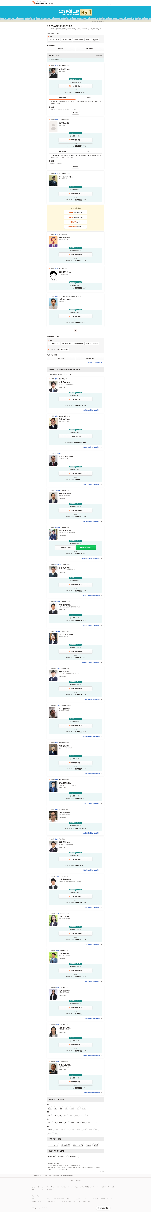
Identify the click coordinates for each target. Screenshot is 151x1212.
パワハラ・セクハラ (54, 40)
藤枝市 (56, 742)
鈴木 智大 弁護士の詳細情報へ (91, 625)
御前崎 (76, 1115)
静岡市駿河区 (58, 564)
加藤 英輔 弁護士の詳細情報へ (91, 833)
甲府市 (56, 779)
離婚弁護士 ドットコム (53, 1202)
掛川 (60, 1115)
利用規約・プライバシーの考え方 (69, 1187)
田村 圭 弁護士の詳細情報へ (92, 944)
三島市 (56, 416)
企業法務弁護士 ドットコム (39, 1202)
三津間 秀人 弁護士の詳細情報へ (91, 484)
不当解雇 (88, 40)
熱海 (57, 1129)
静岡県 (51, 3)
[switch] (55, 60)
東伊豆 (78, 1129)
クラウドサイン (47, 1199)
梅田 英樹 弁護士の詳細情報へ (91, 521)
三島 (54, 1122)
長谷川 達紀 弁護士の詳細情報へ (91, 558)
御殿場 (72, 1122)
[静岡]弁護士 (48, 1175)
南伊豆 (90, 1129)
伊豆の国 (50, 1129)
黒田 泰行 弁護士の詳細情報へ (91, 447)
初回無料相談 (64, 349)
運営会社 (34, 1190)
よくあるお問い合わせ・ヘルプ (40, 1187)
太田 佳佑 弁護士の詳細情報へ (91, 410)
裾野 (78, 1122)
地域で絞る (61, 48)
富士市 (49, 25)
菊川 (82, 1115)
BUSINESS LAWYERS (59, 1199)
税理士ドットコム (36, 1199)
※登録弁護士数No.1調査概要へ (97, 21)
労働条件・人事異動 (78, 40)
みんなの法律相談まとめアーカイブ (71, 1202)
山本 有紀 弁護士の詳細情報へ (91, 1055)
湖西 (71, 1115)
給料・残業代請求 (66, 40)
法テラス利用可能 (62, 1156)
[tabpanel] (75, 109)
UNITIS (84, 1202)
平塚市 (57, 876)
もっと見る (76, 113)
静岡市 (49, 1108)
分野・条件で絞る (90, 48)
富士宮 (60, 1122)
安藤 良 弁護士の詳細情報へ (92, 699)
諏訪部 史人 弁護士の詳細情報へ (91, 662)
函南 (56, 1133)
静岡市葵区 (57, 453)
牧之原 (72, 1108)
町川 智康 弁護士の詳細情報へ (91, 736)
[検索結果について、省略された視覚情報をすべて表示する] (104, 28)
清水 (89, 1122)
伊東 (62, 1129)
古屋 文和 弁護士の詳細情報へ (91, 803)
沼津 (49, 1122)
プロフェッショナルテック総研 (90, 1199)
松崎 (96, 1129)
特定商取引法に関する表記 (107, 1187)
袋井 (65, 1115)
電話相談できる (74, 1156)
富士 (66, 1122)
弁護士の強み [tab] (62, 97)
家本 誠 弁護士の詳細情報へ (92, 773)
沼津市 (56, 379)
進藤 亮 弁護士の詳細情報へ (92, 981)
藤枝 (61, 1108)
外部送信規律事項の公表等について (89, 1187)
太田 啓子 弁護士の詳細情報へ (91, 1018)
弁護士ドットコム (38, 1175)
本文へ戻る (101, 1171)
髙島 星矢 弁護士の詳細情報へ (91, 870)
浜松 (49, 1115)
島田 (66, 1108)
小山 (94, 1122)
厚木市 (57, 913)
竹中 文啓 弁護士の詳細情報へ (91, 595)
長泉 (83, 1122)
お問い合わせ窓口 (54, 1187)
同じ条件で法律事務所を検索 (95, 362)
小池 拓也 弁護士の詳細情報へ (91, 1092)
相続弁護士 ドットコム (106, 1199)
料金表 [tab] (89, 97)
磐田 (54, 1115)
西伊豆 (49, 1133)
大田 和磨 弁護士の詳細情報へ (91, 907)
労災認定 (95, 40)
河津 (85, 1129)
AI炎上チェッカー (92, 1202)
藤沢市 (57, 987)
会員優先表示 (99, 55)
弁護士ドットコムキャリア (73, 1199)
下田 (67, 1129)
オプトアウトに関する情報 (45, 1190)
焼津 (56, 1108)
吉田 (78, 1108)
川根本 (84, 1108)
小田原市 (58, 668)
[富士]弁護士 (56, 1175)
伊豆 (73, 1129)
